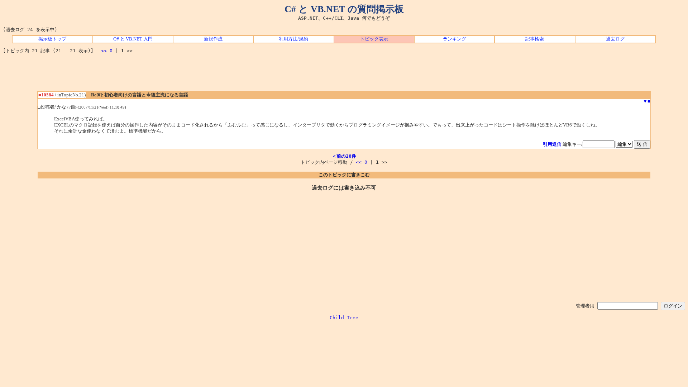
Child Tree (344, 317)
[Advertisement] (344, 75)
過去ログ (615, 39)
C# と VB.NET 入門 (133, 39)
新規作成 (213, 39)
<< (104, 50)
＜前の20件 (344, 156)
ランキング (454, 39)
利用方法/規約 (293, 39)
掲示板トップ (52, 39)
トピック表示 (374, 39)
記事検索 (534, 39)
